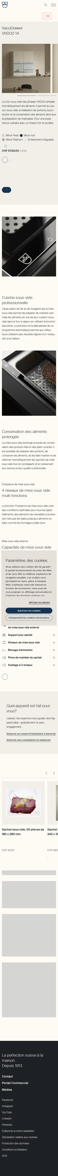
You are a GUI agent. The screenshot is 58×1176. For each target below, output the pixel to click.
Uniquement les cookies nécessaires (29, 617)
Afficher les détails (39, 602)
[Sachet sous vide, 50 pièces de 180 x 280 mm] (23, 803)
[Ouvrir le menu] (53, 5)
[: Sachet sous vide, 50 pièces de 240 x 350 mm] (47, 856)
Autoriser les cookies (29, 610)
